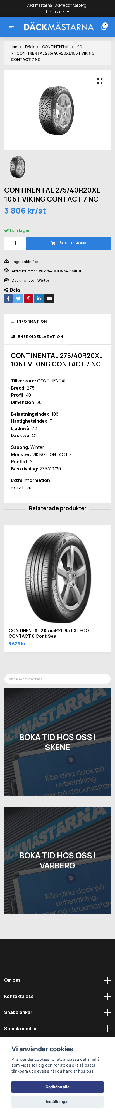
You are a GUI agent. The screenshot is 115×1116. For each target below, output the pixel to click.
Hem (13, 68)
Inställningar (57, 1101)
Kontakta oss (18, 1017)
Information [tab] (31, 342)
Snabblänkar (18, 1033)
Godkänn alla (57, 1087)
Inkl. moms (55, 11)
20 (79, 68)
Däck (29, 68)
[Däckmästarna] (57, 36)
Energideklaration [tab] (39, 357)
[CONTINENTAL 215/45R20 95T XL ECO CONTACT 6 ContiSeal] (57, 600)
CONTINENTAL (55, 68)
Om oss (12, 1001)
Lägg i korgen (72, 264)
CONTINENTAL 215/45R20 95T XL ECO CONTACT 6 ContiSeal (49, 654)
